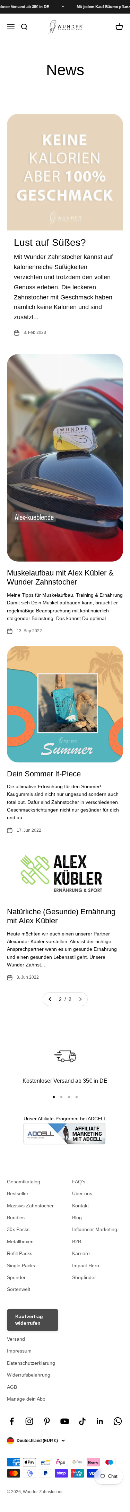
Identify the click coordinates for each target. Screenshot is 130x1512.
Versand (16, 1339)
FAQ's (78, 1181)
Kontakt (80, 1205)
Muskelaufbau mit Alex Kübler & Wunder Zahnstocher (60, 577)
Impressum (19, 1351)
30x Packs (18, 1229)
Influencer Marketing (94, 1229)
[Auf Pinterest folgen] (47, 1421)
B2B (76, 1241)
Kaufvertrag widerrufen (29, 1320)
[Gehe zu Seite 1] (50, 999)
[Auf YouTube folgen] (64, 1421)
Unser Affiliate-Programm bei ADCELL (65, 1118)
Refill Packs (19, 1253)
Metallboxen (20, 1241)
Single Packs (21, 1265)
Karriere (81, 1253)
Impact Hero (85, 1265)
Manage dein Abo (26, 1399)
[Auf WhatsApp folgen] (117, 1421)
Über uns (82, 1193)
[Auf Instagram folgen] (29, 1421)
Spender (16, 1277)
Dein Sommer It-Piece (44, 773)
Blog (77, 1217)
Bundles (16, 1217)
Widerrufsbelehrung (28, 1375)
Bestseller (17, 1193)
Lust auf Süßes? (50, 242)
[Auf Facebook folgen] (11, 1421)
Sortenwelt (18, 1289)
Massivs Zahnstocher (30, 1205)
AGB (12, 1387)
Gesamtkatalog (23, 1181)
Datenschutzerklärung (31, 1363)
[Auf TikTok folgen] (82, 1421)
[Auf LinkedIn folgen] (100, 1421)
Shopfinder (84, 1277)
